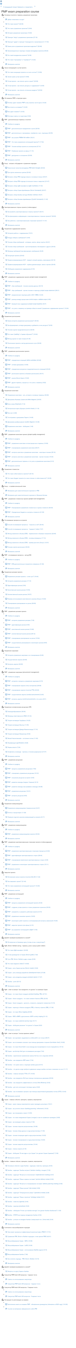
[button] (1, 2)
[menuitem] (1, 4)
